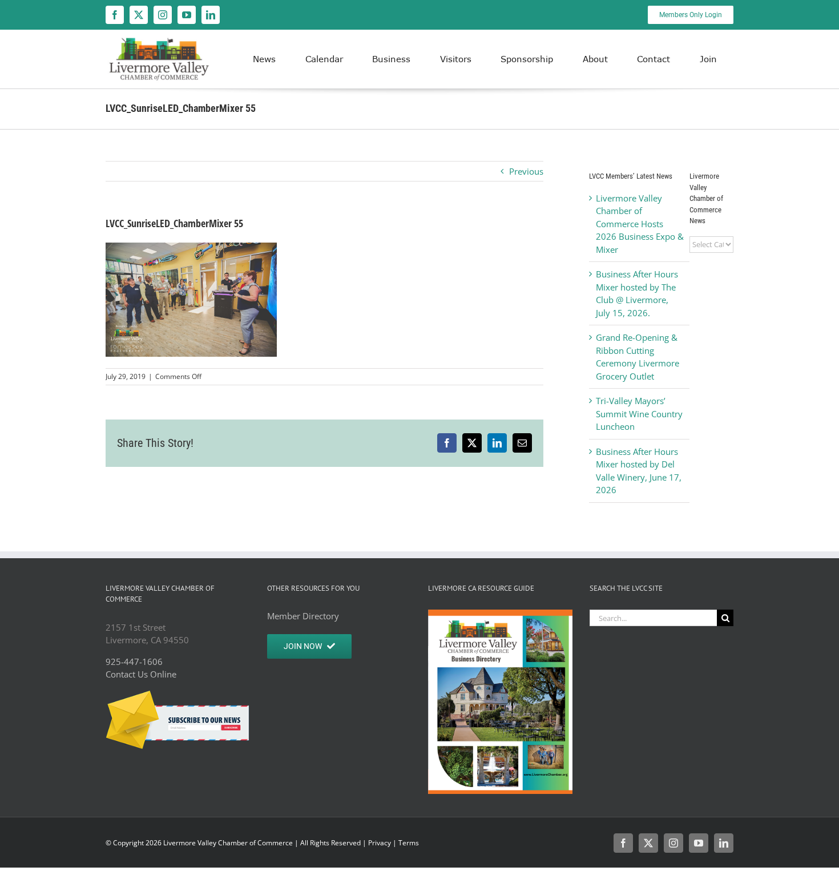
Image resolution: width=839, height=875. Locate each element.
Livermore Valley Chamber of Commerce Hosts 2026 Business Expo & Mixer (640, 223)
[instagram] (163, 15)
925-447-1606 (134, 661)
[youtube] (187, 15)
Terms (408, 843)
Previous (526, 171)
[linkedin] (210, 15)
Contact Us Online (141, 674)
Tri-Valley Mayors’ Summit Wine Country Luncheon (639, 413)
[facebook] (115, 15)
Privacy (379, 843)
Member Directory (303, 616)
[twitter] (139, 15)
